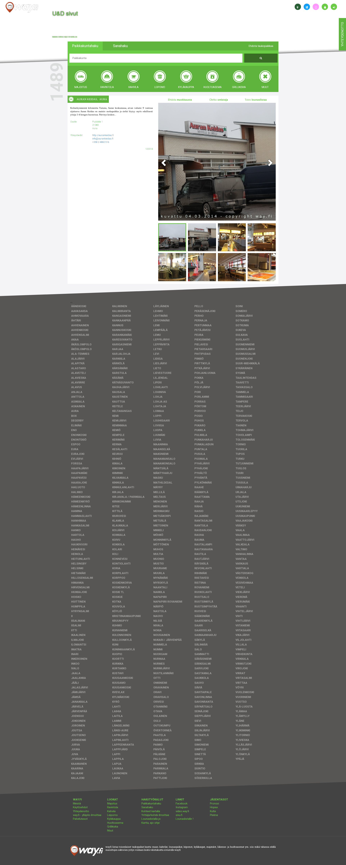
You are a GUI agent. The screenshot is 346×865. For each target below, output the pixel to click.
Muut (110, 830)
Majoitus (112, 803)
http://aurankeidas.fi (103, 135)
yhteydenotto (342, 34)
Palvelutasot (80, 818)
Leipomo (112, 815)
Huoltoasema (115, 822)
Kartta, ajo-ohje (150, 822)
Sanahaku (147, 807)
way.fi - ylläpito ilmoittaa (87, 815)
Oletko (218, 99)
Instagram (182, 807)
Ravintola (112, 807)
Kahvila (111, 811)
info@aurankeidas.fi (102, 138)
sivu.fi (179, 815)
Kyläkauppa (114, 818)
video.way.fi (182, 811)
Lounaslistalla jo (151, 818)
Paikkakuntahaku (151, 803)
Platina (214, 815)
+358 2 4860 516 (100, 142)
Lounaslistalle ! (184, 818)
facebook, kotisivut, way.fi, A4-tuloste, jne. (64, 37)
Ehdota (180, 99)
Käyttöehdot (80, 807)
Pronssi (214, 803)
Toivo (256, 99)
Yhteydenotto (81, 811)
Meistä (77, 803)
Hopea (214, 807)
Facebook (181, 803)
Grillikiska (112, 826)
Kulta (213, 811)
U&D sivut (65, 13)
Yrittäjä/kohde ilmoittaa (155, 815)
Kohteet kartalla (150, 811)
